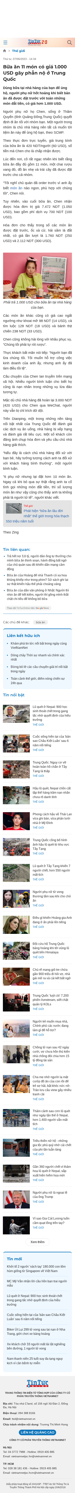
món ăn (16, 188)
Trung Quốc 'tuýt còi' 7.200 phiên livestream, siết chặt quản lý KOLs (51, 1000)
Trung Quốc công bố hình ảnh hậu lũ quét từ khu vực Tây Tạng (51, 844)
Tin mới (14, 1259)
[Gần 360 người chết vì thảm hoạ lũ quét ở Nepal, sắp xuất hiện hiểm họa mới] (16, 1174)
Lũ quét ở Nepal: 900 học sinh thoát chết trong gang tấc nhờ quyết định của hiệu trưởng (34, 1300)
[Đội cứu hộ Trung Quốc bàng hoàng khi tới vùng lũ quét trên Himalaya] (16, 951)
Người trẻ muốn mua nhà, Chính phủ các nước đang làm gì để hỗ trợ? (50, 1026)
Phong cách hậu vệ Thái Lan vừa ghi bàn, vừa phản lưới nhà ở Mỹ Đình (52, 819)
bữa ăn (40, 622)
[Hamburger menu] (5, 42)
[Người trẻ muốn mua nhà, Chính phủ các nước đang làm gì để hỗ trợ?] (16, 1028)
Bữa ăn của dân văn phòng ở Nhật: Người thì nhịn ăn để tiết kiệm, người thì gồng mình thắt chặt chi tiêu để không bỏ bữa (38, 595)
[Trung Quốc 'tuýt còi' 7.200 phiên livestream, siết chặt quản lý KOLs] (16, 1002)
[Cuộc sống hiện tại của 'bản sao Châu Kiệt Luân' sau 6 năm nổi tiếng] (16, 743)
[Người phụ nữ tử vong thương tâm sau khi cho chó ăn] (16, 899)
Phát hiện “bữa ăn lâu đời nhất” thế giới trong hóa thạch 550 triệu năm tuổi (37, 516)
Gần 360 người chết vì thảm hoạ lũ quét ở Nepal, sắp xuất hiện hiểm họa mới (52, 1171)
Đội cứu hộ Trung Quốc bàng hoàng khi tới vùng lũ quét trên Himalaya (51, 948)
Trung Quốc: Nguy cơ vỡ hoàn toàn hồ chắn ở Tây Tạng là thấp (50, 767)
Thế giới (18, 51)
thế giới (31, 678)
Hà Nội (7, 1447)
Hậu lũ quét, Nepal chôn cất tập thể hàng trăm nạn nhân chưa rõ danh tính (52, 793)
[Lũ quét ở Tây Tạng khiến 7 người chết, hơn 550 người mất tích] (16, 873)
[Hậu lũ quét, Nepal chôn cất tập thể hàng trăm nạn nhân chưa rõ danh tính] (16, 795)
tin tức (30, 643)
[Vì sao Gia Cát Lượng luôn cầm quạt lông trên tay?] (16, 1225)
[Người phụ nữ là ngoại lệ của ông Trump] (16, 1199)
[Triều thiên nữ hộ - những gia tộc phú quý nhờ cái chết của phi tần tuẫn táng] (16, 1148)
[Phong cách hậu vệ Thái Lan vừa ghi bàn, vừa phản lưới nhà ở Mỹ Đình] (16, 821)
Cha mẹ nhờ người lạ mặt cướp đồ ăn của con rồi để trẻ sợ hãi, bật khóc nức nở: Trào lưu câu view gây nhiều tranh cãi (52, 1085)
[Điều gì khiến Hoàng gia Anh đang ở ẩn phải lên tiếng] (16, 925)
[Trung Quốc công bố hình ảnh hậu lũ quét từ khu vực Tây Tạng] (16, 847)
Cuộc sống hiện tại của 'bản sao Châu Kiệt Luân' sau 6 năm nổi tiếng (52, 741)
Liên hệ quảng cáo (37, 1432)
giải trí (53, 666)
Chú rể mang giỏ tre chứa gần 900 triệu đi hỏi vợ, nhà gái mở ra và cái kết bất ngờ (52, 974)
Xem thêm (37, 1242)
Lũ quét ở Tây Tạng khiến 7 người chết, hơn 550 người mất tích (51, 870)
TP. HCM (8, 1463)
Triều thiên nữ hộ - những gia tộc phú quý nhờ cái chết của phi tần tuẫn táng (52, 1145)
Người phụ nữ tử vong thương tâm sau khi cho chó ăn (52, 896)
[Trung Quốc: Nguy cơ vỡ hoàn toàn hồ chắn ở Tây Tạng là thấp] (16, 769)
